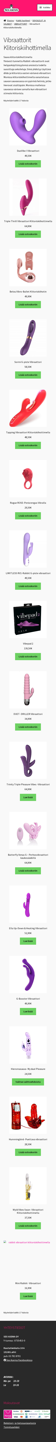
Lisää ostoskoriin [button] (28, 163)
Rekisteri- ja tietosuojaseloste (20, 1423)
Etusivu (10, 20)
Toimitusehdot (12, 1427)
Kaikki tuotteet (23, 20)
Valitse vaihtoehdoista (28, 1081)
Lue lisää (28, 797)
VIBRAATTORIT (20, 24)
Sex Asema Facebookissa (19, 1360)
